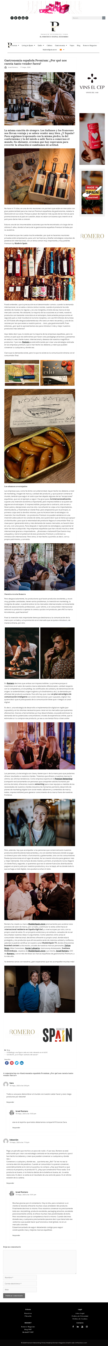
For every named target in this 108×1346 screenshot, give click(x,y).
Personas (13, 45)
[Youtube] (23, 17)
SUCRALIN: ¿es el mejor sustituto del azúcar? (22, 1055)
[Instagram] (26, 17)
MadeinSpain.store (50, 50)
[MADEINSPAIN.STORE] (92, 213)
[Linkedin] (19, 17)
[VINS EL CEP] (92, 108)
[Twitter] (15, 17)
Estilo (40, 45)
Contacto (79, 1323)
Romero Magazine (90, 45)
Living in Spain (27, 45)
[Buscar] (103, 17)
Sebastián (13, 1140)
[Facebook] (12, 17)
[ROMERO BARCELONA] (92, 253)
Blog (78, 45)
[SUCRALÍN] (92, 164)
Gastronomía (60, 45)
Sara (11, 1083)
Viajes (72, 45)
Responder (10, 1102)
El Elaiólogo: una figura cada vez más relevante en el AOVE (27, 1052)
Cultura (49, 45)
